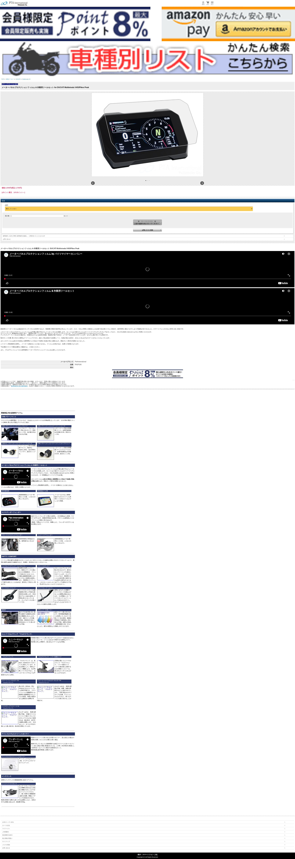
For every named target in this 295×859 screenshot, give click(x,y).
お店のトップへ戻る (8, 822)
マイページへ (6, 828)
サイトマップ (6, 841)
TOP (2, 79)
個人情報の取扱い (7, 838)
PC (156, 854)
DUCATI (18, 79)
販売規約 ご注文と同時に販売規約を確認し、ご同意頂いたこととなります (24, 236)
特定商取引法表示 (7, 835)
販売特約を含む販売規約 (19, 386)
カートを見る (6, 825)
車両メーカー (10, 79)
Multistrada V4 (26, 79)
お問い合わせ (6, 239)
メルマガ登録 (6, 844)
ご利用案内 (5, 832)
